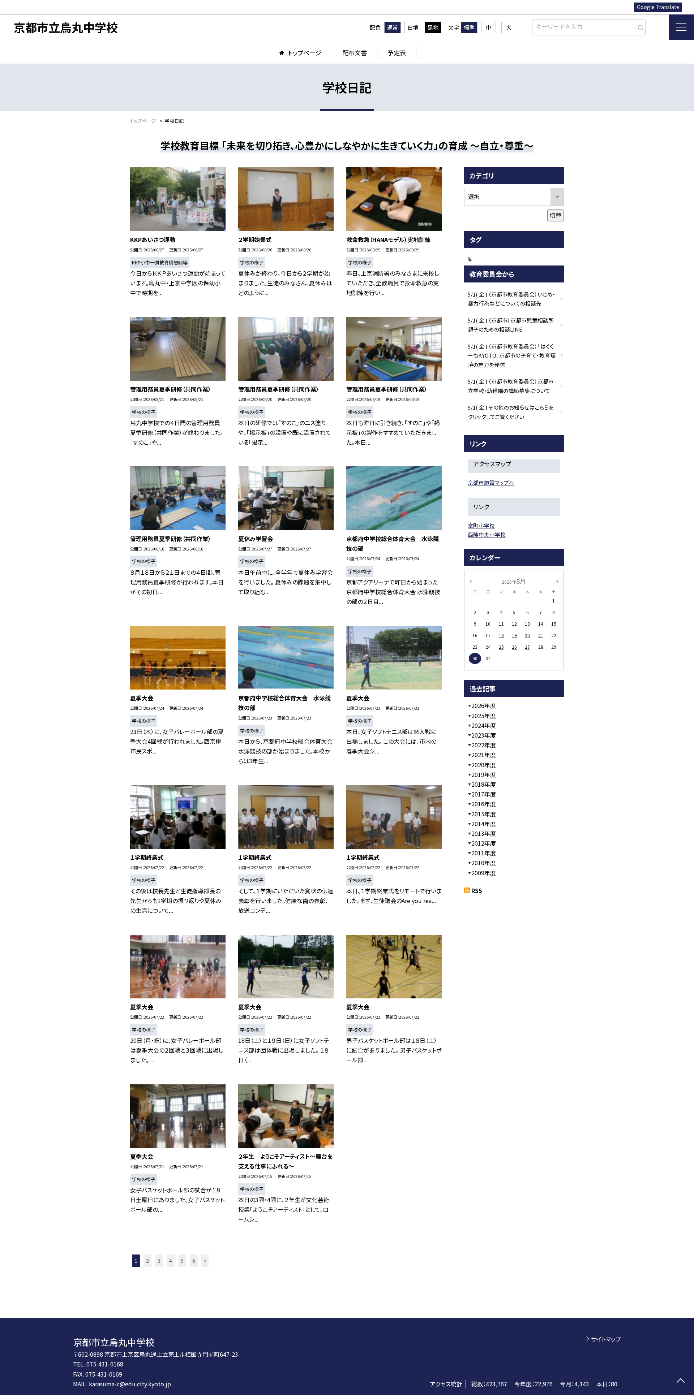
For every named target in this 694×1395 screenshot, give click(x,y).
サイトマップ (606, 1339)
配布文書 (354, 52)
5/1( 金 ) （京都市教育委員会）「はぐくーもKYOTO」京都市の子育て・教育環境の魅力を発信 (512, 355)
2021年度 (483, 754)
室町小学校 (481, 525)
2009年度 (483, 872)
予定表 (396, 52)
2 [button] (147, 1260)
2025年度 (483, 715)
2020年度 (483, 764)
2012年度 (483, 843)
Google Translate (658, 6)
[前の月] (471, 581)
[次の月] (557, 581)
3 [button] (159, 1260)
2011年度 (483, 852)
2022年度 (483, 744)
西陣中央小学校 (487, 534)
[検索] (639, 26)
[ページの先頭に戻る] (680, 1381)
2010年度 (483, 862)
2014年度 (483, 823)
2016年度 (483, 803)
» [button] (205, 1260)
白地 (412, 27)
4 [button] (170, 1260)
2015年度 (483, 813)
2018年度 (483, 784)
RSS (476, 890)
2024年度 (483, 725)
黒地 (433, 27)
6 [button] (193, 1260)
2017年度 (483, 794)
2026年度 (483, 705)
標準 (469, 27)
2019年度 (483, 774)
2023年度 (483, 735)
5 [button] (182, 1260)
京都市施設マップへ (491, 482)
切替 (555, 215)
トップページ (304, 52)
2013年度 (483, 833)
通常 (392, 27)
